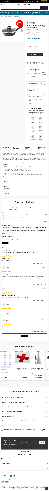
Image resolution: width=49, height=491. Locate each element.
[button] (3, 30)
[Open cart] (47, 4)
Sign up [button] (42, 442)
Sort (34, 247)
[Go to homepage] (24, 4)
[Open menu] (1, 4)
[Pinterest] (24, 454)
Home (2, 16)
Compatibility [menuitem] (18, 239)
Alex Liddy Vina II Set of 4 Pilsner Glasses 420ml (6, 372)
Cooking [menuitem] (5, 239)
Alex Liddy (3, 369)
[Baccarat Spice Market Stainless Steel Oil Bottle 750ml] (37, 357)
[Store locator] (45, 4)
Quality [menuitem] (11, 239)
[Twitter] (27, 454)
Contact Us (44, 89)
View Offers (44, 1)
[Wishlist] (4, 4)
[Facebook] (19, 454)
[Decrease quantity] (31, 50)
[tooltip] (11, 225)
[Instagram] (21, 454)
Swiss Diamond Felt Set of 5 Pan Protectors (22, 369)
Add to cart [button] (34, 54)
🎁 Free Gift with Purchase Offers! (31, 1)
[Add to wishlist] (14, 351)
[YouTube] (30, 454)
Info (45, 84)
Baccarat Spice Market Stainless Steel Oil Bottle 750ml (37, 369)
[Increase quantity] (42, 50)
